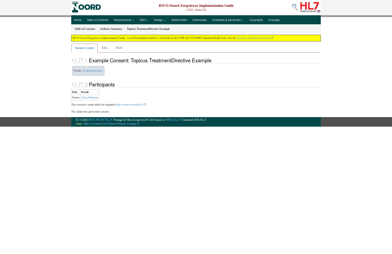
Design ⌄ (160, 20)
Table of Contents (97, 20)
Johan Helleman (89, 97)
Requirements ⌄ (124, 20)
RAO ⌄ (144, 20)
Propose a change (127, 123)
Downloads (200, 20)
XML (105, 48)
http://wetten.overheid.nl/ (129, 104)
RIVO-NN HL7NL (98, 119)
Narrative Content (84, 48)
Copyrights (256, 20)
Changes (274, 20)
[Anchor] (213, 60)
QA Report (110, 123)
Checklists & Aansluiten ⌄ (228, 20)
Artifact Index (179, 20)
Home (77, 20)
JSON (118, 48)
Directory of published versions (253, 38)
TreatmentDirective (92, 70)
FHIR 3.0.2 (171, 119)
